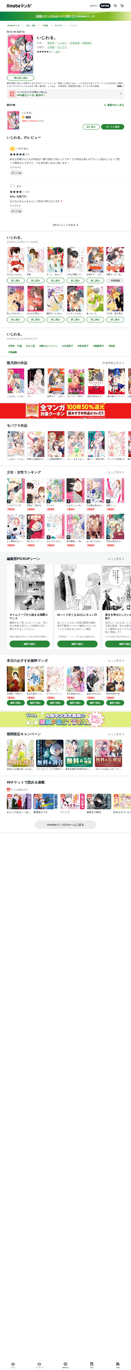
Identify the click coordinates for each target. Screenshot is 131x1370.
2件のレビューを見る (64, 224)
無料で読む (30, 644)
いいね (17, 172)
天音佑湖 (74, 42)
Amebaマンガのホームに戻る (65, 825)
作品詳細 (115, 280)
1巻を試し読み (20, 77)
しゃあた (62, 42)
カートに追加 (112, 126)
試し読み (91, 126)
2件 (57, 51)
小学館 (51, 47)
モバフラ (62, 47)
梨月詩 (51, 42)
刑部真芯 (87, 42)
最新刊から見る (115, 104)
